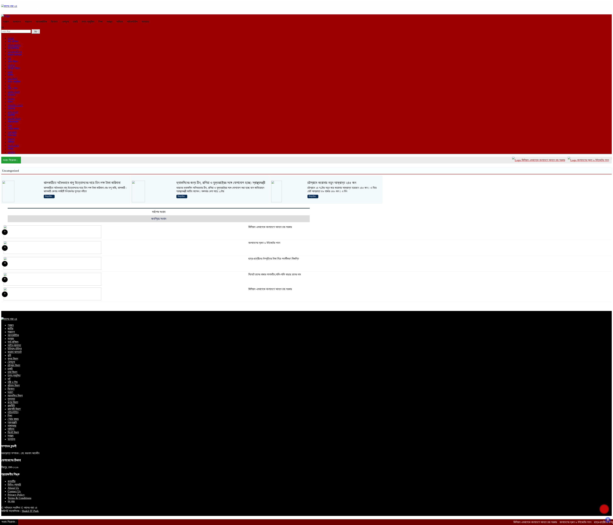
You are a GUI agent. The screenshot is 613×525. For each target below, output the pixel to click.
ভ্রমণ (10, 101)
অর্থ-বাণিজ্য (13, 41)
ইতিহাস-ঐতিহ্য (15, 51)
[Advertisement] (308, 514)
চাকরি (75, 21)
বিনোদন (54, 21)
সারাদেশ (28, 21)
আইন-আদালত (14, 44)
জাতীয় (10, 75)
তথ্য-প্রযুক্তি (88, 21)
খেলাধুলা (65, 21)
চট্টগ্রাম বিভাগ (14, 68)
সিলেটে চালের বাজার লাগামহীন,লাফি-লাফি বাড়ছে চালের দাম (274, 274)
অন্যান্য (145, 21)
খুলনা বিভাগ (13, 61)
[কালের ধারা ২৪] (9, 6)
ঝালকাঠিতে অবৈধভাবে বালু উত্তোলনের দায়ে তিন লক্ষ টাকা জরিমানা (82, 183)
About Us (13, 488)
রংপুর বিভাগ (13, 111)
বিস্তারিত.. (49, 196)
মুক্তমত (11, 108)
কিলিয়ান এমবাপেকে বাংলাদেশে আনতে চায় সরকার (524, 160)
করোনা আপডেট (15, 55)
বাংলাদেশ (17, 21)
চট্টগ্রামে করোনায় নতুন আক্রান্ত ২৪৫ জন (331, 183)
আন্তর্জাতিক (41, 21)
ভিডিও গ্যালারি (14, 484)
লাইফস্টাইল (132, 21)
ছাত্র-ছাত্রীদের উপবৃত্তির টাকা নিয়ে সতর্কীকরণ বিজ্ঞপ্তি (273, 258)
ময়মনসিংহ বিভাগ (15, 105)
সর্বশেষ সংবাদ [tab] (158, 212)
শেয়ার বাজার (13, 128)
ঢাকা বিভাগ (12, 78)
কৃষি (9, 58)
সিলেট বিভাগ (13, 145)
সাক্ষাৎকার (12, 135)
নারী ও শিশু (13, 88)
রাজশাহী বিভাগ (14, 118)
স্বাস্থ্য (109, 21)
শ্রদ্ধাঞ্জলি (12, 132)
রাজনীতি (11, 115)
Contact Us (14, 491)
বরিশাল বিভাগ (14, 91)
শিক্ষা (100, 21)
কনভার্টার (11, 481)
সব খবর (11, 501)
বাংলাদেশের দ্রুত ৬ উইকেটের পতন (574, 160)
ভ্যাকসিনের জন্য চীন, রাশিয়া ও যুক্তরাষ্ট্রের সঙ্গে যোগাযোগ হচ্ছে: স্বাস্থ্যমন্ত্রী (220, 183)
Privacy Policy (16, 494)
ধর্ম (9, 85)
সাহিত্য (119, 21)
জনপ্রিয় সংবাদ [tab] (158, 218)
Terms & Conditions (19, 498)
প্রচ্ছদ (6, 21)
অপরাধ (11, 38)
